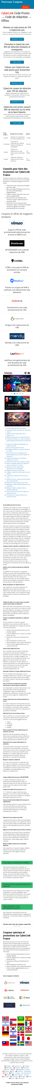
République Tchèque (24, 1069)
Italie (13, 1069)
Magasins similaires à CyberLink (15, 470)
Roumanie (26, 1068)
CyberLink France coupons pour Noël (17, 482)
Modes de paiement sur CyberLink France (18, 437)
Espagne (8, 1066)
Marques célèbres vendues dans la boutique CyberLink (16, 488)
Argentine (28, 1071)
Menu (26, 7)
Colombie (20, 1071)
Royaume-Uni (18, 1066)
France (7, 1069)
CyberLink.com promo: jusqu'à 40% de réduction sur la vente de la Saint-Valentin (17, 110)
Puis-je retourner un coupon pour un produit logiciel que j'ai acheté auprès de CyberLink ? (18, 454)
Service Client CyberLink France (15, 447)
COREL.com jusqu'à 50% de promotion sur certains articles (17, 270)
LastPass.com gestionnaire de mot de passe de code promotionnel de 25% (17, 362)
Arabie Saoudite (18, 1075)
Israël (27, 1075)
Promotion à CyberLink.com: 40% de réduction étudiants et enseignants (17, 47)
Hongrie (22, 1076)
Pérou (6, 1073)
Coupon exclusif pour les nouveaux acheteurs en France (16, 459)
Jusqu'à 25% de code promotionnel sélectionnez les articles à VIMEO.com (17, 232)
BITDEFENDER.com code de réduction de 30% (17, 251)
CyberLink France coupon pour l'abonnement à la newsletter (15, 467)
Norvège (6, 1076)
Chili (13, 1071)
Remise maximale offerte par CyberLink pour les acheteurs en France (18, 464)
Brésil (12, 1073)
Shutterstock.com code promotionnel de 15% (17, 308)
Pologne (26, 1066)
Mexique (6, 1071)
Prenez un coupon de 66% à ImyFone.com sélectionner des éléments (17, 290)
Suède (29, 1076)
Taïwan (8, 1075)
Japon (18, 1073)
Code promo (21, 1078)
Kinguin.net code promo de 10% (17, 326)
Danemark (14, 1076)
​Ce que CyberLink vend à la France (16, 428)
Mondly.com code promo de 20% (17, 343)
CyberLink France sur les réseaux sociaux (18, 461)
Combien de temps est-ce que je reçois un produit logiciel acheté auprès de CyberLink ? (19, 440)
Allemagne (9, 1068)
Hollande (17, 1068)
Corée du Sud (27, 1073)
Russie (12, 1078)
